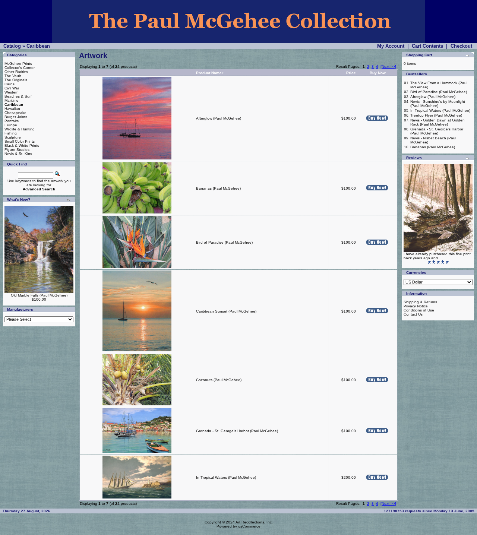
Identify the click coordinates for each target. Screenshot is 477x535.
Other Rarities (16, 72)
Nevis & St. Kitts (18, 154)
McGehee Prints (18, 63)
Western (11, 92)
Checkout (461, 46)
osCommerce (249, 526)
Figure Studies (16, 150)
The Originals (15, 80)
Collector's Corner (19, 68)
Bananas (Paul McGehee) (218, 188)
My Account (390, 46)
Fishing (10, 133)
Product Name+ (210, 73)
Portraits (11, 121)
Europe (10, 125)
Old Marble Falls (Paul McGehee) (39, 295)
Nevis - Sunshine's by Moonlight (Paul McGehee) (437, 103)
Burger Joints (15, 117)
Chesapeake (15, 113)
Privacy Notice (416, 306)
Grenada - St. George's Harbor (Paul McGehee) (237, 431)
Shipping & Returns (420, 302)
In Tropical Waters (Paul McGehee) (226, 477)
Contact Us (413, 314)
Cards (9, 84)
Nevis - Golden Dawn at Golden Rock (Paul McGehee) (437, 122)
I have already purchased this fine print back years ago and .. (437, 256)
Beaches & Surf (18, 96)
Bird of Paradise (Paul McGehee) (224, 242)
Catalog (12, 46)
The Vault (12, 76)
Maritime (11, 100)
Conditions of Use (419, 310)
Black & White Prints (21, 145)
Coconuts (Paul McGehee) (218, 380)
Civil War (11, 88)
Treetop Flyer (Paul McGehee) (436, 115)
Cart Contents (427, 46)
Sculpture (12, 137)
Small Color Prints (19, 141)
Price (351, 73)
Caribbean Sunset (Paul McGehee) (226, 311)
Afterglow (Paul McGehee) (218, 118)
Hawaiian (12, 109)
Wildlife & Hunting (19, 129)
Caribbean (38, 46)
